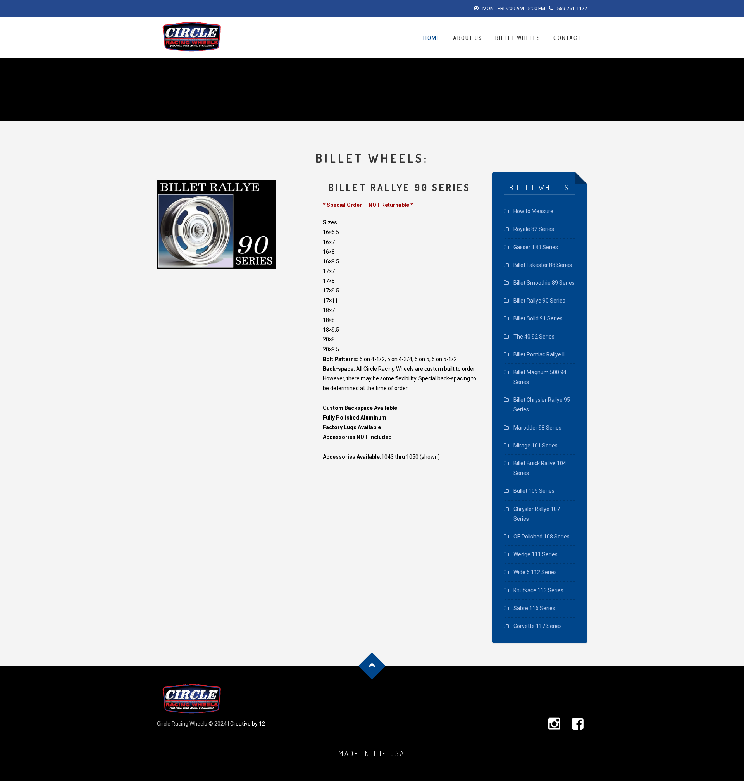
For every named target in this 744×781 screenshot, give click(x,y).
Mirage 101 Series (535, 445)
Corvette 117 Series (537, 626)
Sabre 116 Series (534, 608)
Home (431, 37)
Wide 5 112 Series (535, 572)
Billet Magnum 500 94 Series (540, 377)
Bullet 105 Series (534, 491)
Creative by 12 (247, 724)
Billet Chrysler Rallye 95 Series (541, 405)
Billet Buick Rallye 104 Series (539, 468)
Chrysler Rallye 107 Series (536, 514)
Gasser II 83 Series (535, 247)
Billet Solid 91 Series (538, 318)
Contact (567, 37)
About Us (467, 37)
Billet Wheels (518, 37)
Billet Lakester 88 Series (542, 265)
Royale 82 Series (533, 229)
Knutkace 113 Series (538, 590)
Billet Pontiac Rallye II (539, 354)
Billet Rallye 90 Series (539, 301)
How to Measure (533, 211)
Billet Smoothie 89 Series (544, 283)
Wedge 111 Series (535, 554)
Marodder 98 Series (537, 428)
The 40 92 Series (534, 337)
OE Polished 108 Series (541, 536)
